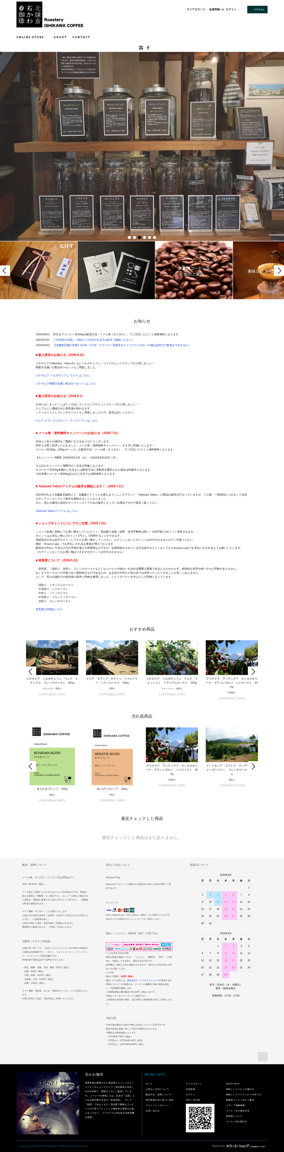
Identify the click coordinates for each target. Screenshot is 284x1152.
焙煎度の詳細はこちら (49, 609)
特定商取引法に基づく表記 (160, 1100)
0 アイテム (259, 9)
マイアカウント (196, 9)
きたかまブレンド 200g (52, 788)
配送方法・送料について (158, 1094)
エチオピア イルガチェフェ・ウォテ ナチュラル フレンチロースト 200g (52, 680)
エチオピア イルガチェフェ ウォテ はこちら (62, 375)
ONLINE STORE (30, 37)
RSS (188, 1100)
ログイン (231, 9)
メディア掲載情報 (235, 1105)
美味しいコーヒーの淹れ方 (240, 1089)
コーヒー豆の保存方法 (237, 1111)
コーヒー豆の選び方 (236, 1121)
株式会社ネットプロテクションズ (143, 980)
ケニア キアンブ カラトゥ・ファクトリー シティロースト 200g (112, 680)
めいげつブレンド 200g (112, 788)
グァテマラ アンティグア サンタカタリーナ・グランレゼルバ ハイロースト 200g (232, 682)
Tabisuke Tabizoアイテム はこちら (57, 510)
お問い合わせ (153, 1111)
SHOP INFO (233, 1084)
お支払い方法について (157, 1089)
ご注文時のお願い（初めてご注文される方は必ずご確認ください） (93, 339)
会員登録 (214, 9)
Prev (5, 270)
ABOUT (60, 37)
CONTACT (81, 37)
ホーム (149, 1084)
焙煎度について (234, 1116)
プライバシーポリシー (157, 1105)
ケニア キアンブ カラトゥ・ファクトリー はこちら (67, 420)
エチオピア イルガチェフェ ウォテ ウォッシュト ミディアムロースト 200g (172, 680)
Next (279, 270)
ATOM (196, 1100)
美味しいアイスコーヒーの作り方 (243, 1094)
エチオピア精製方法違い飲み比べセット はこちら (66, 383)
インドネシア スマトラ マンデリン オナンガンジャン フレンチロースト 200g (232, 769)
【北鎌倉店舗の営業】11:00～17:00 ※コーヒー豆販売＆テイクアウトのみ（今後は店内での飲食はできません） (122, 345)
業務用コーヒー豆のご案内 (240, 1100)
